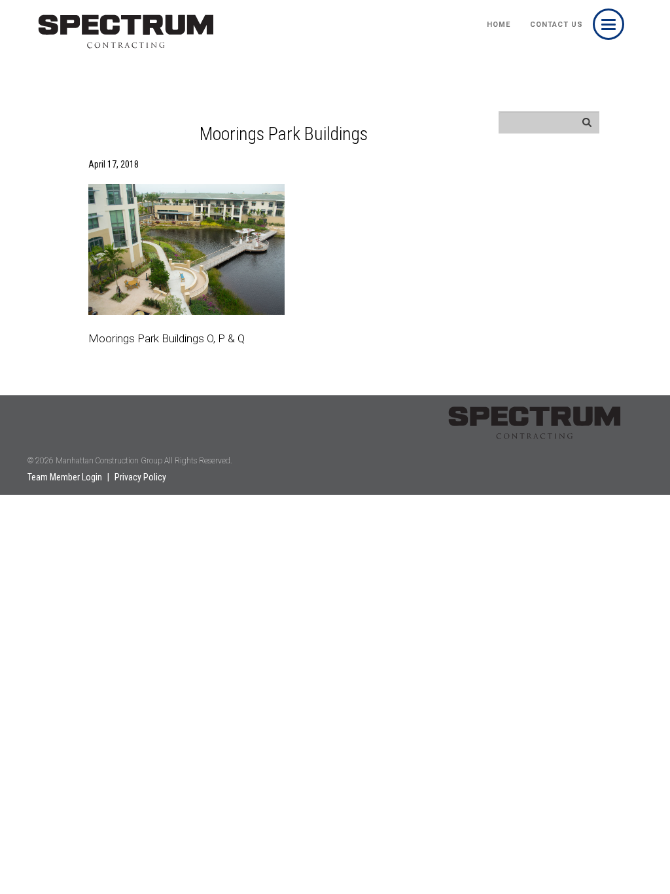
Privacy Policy (140, 477)
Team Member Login (64, 477)
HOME (498, 24)
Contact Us (556, 24)
